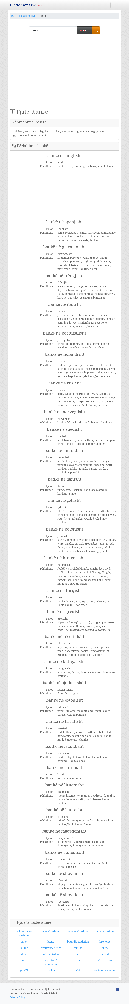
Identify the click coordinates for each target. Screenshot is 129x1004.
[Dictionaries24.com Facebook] (117, 989)
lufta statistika (51, 954)
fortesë (78, 948)
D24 (13, 15)
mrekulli (105, 954)
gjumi (105, 948)
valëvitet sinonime (105, 970)
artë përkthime (51, 931)
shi (78, 970)
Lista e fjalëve (27, 15)
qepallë (24, 970)
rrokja (51, 970)
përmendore (105, 960)
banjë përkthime (105, 931)
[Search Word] (96, 30)
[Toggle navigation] (114, 5)
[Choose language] (84, 30)
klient (24, 954)
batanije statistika (78, 941)
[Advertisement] (64, 69)
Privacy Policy (17, 997)
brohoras (104, 941)
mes (78, 954)
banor (51, 941)
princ (78, 960)
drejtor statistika (51, 948)
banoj (24, 941)
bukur (24, 948)
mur (24, 960)
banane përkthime (78, 931)
